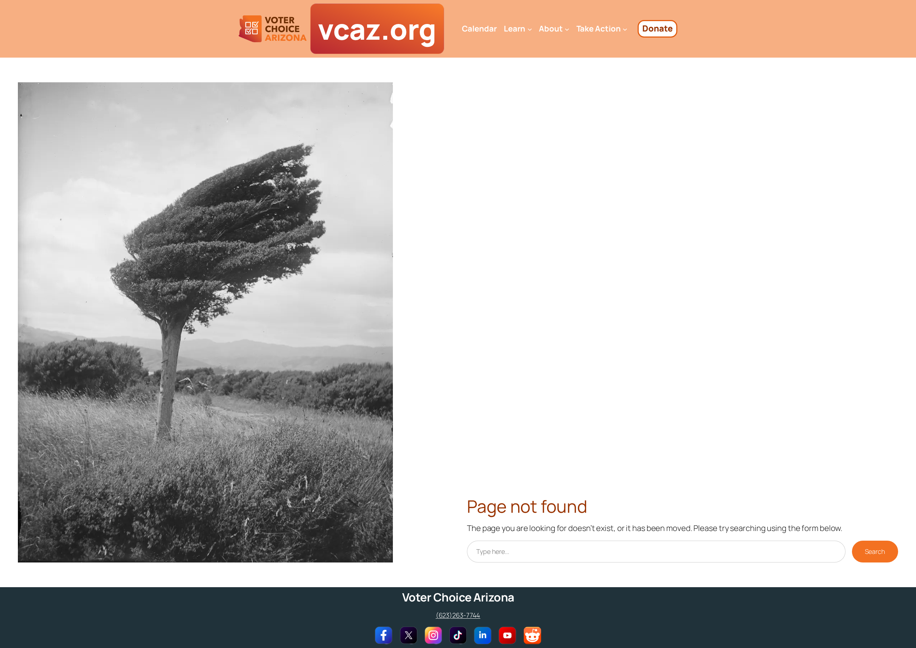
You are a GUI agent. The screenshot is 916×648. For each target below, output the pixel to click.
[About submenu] (567, 28)
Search (875, 551)
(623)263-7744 (458, 615)
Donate (657, 28)
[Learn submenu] (529, 28)
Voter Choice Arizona (458, 597)
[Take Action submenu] (625, 28)
